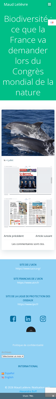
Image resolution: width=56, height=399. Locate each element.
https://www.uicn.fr (28, 282)
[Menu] (49, 4)
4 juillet (9, 160)
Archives (6, 352)
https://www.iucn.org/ (28, 268)
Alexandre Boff (28, 391)
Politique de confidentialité (28, 345)
